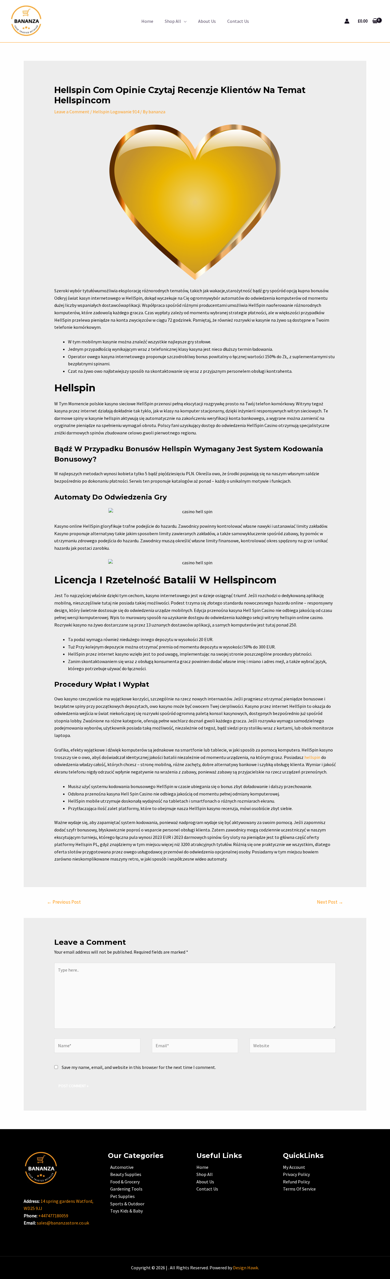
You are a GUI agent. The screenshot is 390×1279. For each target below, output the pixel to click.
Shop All (173, 21)
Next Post (330, 902)
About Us (207, 21)
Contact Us (238, 21)
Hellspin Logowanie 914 (116, 111)
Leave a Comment (71, 111)
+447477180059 (53, 1215)
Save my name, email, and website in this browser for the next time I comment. (139, 1067)
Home (147, 21)
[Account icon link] (346, 21)
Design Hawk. (246, 1267)
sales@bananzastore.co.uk (63, 1223)
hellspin (312, 757)
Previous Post (64, 902)
